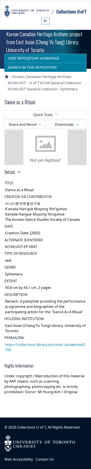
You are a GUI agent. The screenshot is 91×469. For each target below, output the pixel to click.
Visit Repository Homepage (33, 58)
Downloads (64, 124)
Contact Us (45, 459)
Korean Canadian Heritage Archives (42, 76)
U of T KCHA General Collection (55, 82)
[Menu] (45, 20)
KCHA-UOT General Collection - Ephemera (43, 89)
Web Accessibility (18, 459)
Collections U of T (31, 427)
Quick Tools (43, 114)
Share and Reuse (23, 124)
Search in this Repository (32, 67)
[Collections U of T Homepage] (6, 76)
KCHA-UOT (17, 82)
